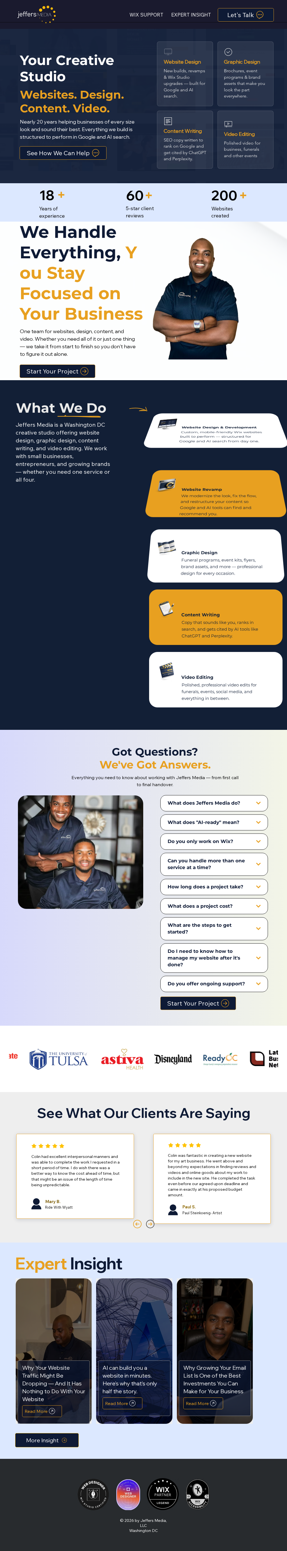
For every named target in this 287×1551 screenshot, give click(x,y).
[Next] (150, 1224)
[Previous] (137, 1224)
